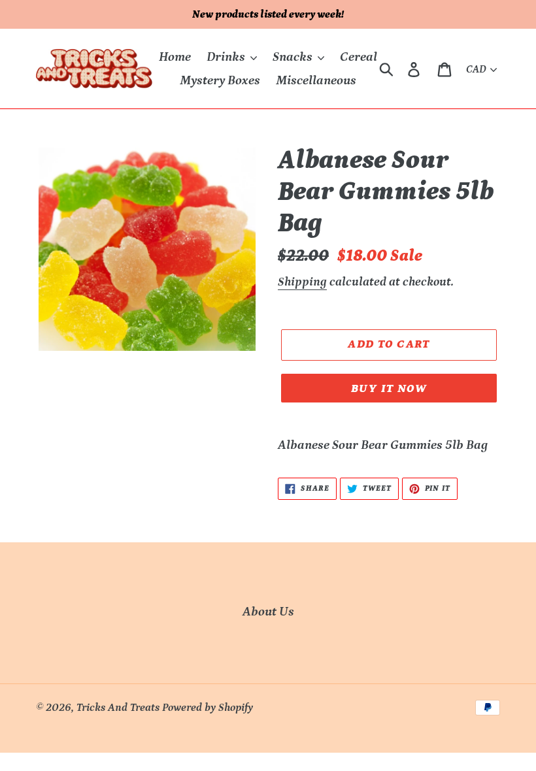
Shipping (302, 282)
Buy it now (389, 388)
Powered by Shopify (207, 707)
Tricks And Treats (117, 707)
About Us (268, 611)
